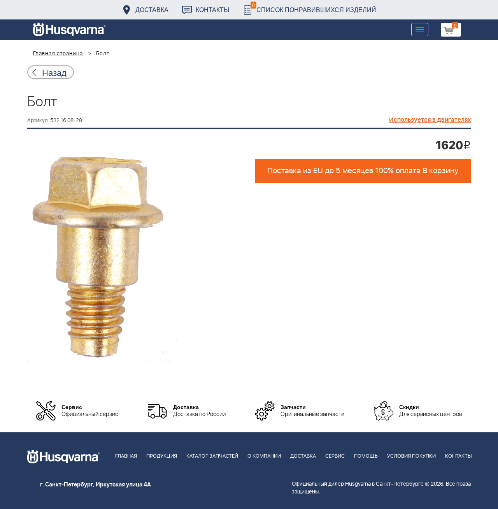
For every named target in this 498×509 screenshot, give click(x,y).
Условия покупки (411, 456)
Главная (126, 456)
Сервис (335, 456)
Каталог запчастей (212, 456)
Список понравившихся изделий (314, 8)
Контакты (212, 9)
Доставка (151, 9)
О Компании (264, 456)
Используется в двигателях (430, 120)
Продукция (161, 456)
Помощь (366, 456)
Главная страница (58, 54)
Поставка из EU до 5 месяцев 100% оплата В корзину (362, 171)
